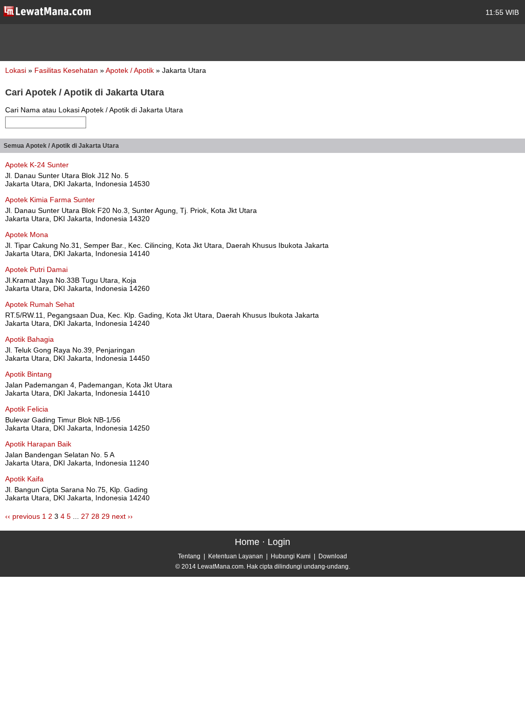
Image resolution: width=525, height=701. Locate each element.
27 (85, 516)
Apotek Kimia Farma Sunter (50, 200)
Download (332, 556)
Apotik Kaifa (24, 479)
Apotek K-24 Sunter (37, 165)
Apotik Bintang (28, 374)
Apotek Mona (26, 234)
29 (106, 516)
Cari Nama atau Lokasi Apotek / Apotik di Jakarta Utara (94, 110)
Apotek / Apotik (131, 70)
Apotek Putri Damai (36, 269)
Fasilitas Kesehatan (67, 70)
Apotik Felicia (26, 409)
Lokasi (15, 70)
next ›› (122, 516)
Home (247, 542)
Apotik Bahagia (29, 339)
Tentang (189, 556)
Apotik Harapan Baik (38, 444)
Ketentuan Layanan (235, 556)
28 (95, 516)
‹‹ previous (22, 516)
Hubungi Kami (291, 556)
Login (279, 542)
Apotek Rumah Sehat (39, 304)
